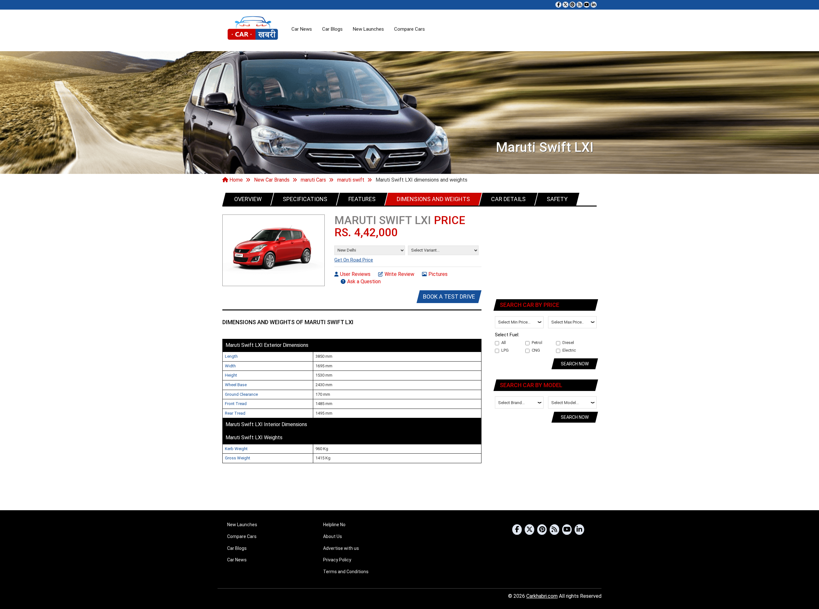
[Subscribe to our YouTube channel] (587, 5)
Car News (301, 29)
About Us (332, 536)
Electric (569, 350)
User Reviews (355, 274)
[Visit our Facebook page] (558, 5)
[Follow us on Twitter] (565, 5)
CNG (536, 350)
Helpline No (334, 524)
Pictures (438, 274)
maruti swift (350, 180)
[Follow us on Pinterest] (572, 5)
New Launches (368, 29)
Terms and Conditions (346, 571)
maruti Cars (313, 180)
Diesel (568, 342)
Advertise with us (341, 548)
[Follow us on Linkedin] (594, 5)
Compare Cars (409, 29)
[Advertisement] (546, 252)
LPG (505, 350)
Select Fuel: (507, 335)
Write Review (399, 274)
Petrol (537, 342)
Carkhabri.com (542, 596)
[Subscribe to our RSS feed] (579, 5)
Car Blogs (332, 29)
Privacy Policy (337, 559)
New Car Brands (272, 180)
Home (235, 180)
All (503, 342)
